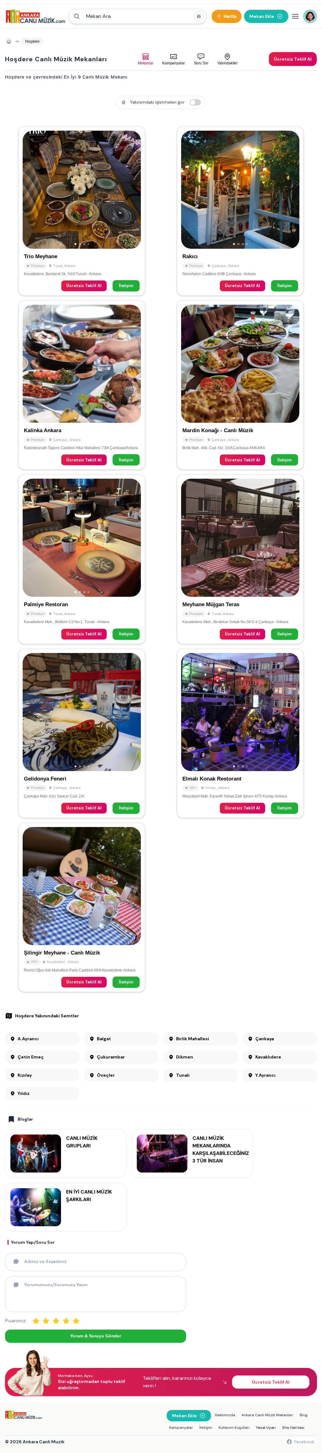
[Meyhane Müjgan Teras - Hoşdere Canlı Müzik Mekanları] (240, 559)
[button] (137, 16)
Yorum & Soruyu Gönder (95, 1335)
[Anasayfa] (9, 41)
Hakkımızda (225, 1415)
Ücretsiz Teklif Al (84, 285)
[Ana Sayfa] (35, 16)
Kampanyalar (181, 1427)
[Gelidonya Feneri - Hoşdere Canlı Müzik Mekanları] (82, 733)
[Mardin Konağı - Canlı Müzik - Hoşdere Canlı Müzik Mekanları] (240, 385)
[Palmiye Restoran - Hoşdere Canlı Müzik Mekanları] (82, 559)
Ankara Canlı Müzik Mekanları (267, 1415)
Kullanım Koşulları (234, 1427)
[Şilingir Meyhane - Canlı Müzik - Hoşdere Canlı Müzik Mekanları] (82, 907)
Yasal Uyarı (266, 1427)
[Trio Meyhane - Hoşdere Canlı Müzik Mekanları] (82, 211)
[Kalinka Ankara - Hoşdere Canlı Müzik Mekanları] (82, 385)
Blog (304, 1415)
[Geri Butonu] (133, 190)
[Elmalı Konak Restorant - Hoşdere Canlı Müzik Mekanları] (240, 733)
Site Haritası (293, 1427)
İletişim (126, 285)
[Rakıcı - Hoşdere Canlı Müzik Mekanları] (240, 211)
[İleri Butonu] (30, 190)
